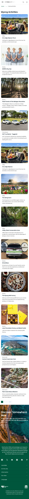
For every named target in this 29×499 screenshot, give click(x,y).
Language (4, 479)
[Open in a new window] (14, 24)
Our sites (3, 475)
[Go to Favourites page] (26, 2)
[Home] (8, 2)
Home (2, 6)
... (6, 6)
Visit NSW (4, 465)
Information (4, 472)
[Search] (23, 2)
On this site (4, 468)
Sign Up (4, 425)
